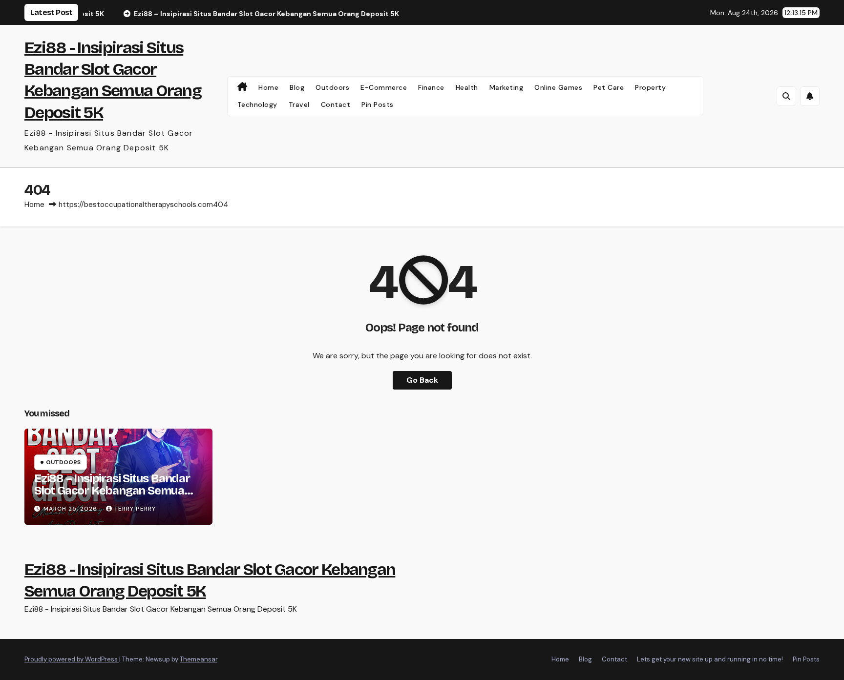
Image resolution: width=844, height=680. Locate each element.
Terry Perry (135, 509)
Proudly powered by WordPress (71, 659)
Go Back (422, 380)
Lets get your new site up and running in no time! (710, 659)
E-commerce (383, 87)
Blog (297, 87)
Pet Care (608, 87)
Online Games (558, 87)
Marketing (506, 87)
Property (650, 87)
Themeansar (198, 659)
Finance (431, 87)
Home (268, 87)
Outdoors (332, 87)
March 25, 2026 (71, 509)
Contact (336, 104)
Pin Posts (377, 104)
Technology (257, 104)
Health (467, 87)
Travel (299, 104)
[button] (786, 96)
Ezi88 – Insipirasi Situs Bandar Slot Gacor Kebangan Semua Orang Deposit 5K (112, 491)
